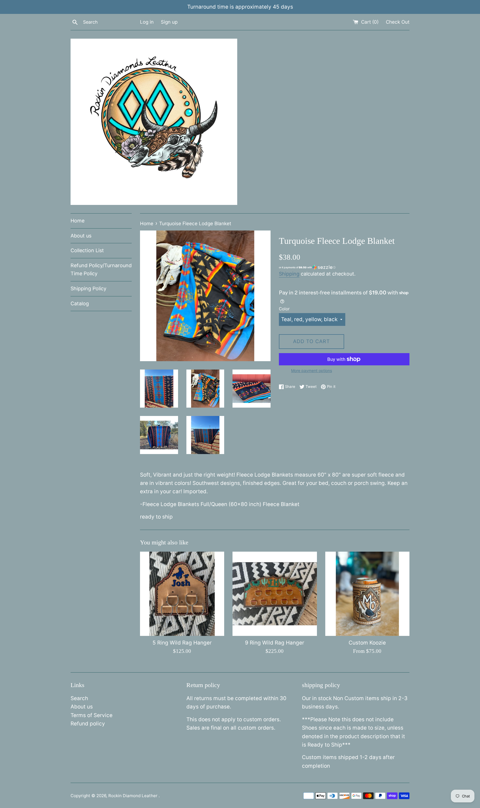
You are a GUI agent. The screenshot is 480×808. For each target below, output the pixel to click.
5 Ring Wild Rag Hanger (182, 643)
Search (79, 698)
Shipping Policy (88, 288)
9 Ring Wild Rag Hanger (274, 643)
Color (284, 308)
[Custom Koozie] (367, 594)
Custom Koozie (367, 643)
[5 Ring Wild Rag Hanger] (182, 594)
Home (77, 221)
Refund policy (88, 723)
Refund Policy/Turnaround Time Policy (101, 269)
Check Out (397, 22)
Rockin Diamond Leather (133, 795)
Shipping (289, 274)
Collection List (87, 250)
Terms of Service (91, 715)
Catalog (80, 303)
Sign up (169, 22)
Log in (147, 22)
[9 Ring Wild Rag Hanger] (274, 594)
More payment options (311, 370)
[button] (344, 267)
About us (81, 236)
